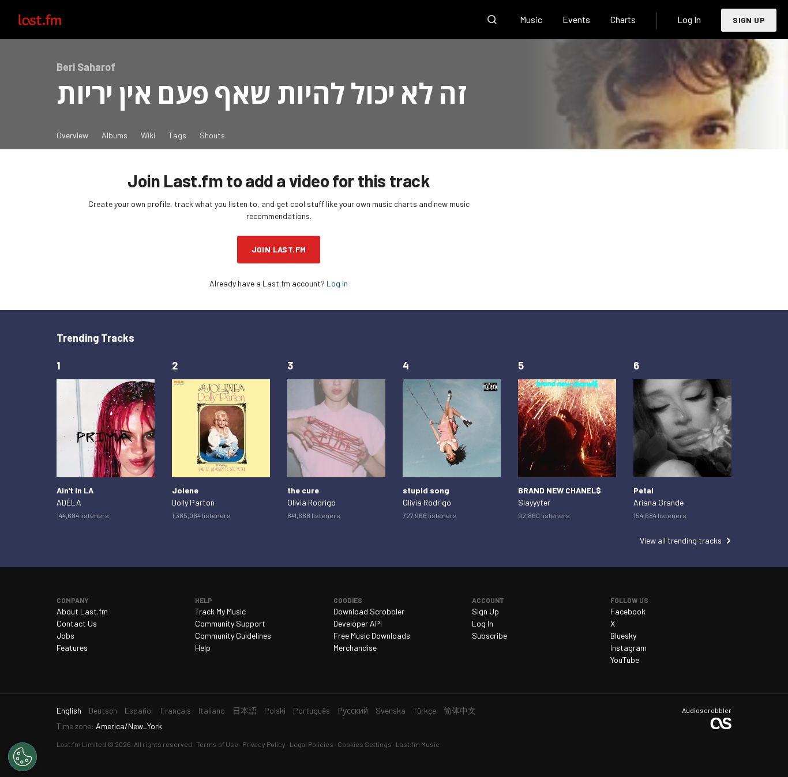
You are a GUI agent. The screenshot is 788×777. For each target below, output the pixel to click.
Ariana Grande (658, 502)
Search (492, 19)
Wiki (148, 135)
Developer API (357, 623)
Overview (72, 135)
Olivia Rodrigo (311, 502)
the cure (303, 490)
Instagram (628, 647)
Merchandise (355, 647)
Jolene (185, 490)
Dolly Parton (193, 502)
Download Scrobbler (368, 611)
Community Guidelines (233, 635)
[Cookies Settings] (22, 756)
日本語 (244, 710)
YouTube (624, 660)
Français (175, 710)
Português (311, 710)
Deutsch (103, 710)
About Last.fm (82, 611)
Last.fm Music (418, 744)
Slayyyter (534, 502)
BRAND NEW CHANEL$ (559, 490)
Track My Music (220, 611)
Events (576, 19)
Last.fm (53, 20)
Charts (623, 19)
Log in (337, 283)
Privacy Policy (264, 744)
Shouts (212, 135)
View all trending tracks (681, 540)
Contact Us (77, 623)
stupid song (426, 490)
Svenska (391, 710)
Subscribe (489, 635)
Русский (352, 710)
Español (139, 710)
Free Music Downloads (371, 635)
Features (72, 647)
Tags (177, 135)
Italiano (211, 710)
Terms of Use (217, 744)
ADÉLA (69, 502)
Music (531, 19)
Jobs (65, 635)
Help (203, 647)
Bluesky (623, 635)
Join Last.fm (279, 249)
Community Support (230, 623)
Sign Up (749, 20)
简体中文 (460, 710)
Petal (643, 490)
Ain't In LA (75, 490)
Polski (275, 710)
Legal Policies (311, 744)
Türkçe (424, 710)
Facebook (628, 611)
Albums (114, 135)
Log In (689, 19)
